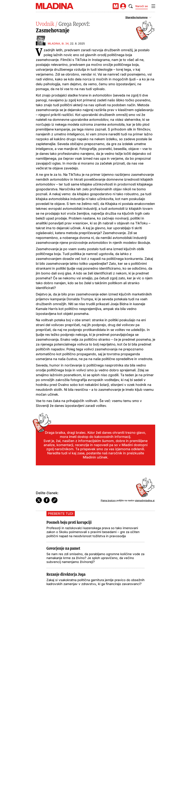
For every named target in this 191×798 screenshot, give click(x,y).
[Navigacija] (153, 6)
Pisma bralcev (108, 500)
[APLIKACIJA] (116, 6)
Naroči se (141, 6)
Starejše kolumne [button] (136, 17)
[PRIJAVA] (123, 6)
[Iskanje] (131, 6)
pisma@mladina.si (144, 500)
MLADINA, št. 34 (58, 43)
